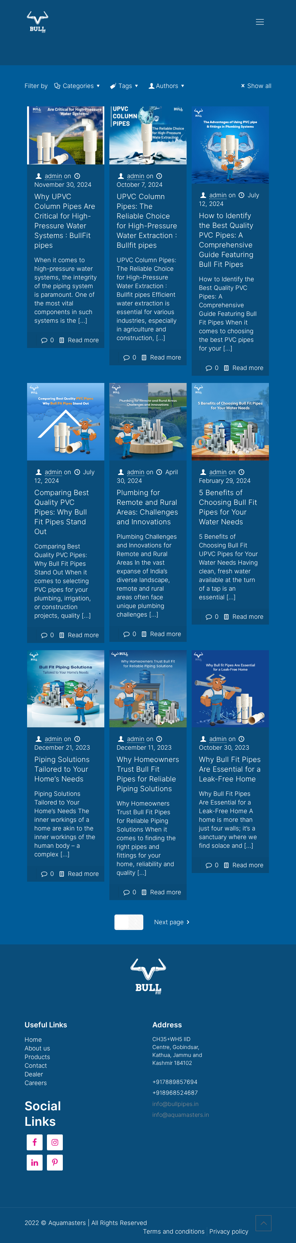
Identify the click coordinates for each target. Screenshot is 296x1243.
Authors (167, 85)
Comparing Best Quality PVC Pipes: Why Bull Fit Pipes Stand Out (61, 512)
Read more (83, 340)
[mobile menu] (260, 22)
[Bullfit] (38, 21)
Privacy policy (228, 1231)
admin (53, 176)
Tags (125, 85)
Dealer (34, 1074)
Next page (169, 922)
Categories (78, 85)
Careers (36, 1082)
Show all (259, 85)
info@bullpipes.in (175, 1103)
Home (33, 1039)
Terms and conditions (174, 1231)
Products (37, 1057)
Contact (36, 1065)
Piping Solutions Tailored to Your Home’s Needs (62, 769)
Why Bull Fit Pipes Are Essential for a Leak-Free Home (230, 769)
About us (37, 1048)
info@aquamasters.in (180, 1114)
